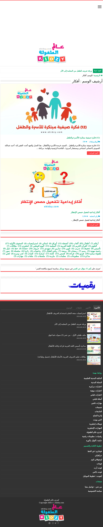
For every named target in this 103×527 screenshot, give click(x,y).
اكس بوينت (97, 420)
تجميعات (98, 407)
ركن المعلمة (94, 216)
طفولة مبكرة (93, 253)
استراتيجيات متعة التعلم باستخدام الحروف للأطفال (66, 313)
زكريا (25, 251)
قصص (60, 253)
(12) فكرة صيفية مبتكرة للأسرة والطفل (83, 138)
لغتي (6, 253)
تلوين (66, 248)
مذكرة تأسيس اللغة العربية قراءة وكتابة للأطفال (67, 346)
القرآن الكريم (79, 246)
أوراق (53, 243)
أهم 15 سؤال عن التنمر (82, 269)
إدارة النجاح (97, 416)
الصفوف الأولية (14, 243)
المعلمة (50, 246)
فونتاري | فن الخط (95, 451)
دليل (6, 248)
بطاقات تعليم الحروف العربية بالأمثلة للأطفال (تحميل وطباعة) (62, 357)
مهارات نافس (96, 403)
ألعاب (73, 243)
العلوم (92, 246)
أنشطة (63, 243)
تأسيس (95, 248)
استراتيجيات (31, 243)
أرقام (94, 243)
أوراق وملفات (93, 142)
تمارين (56, 248)
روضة (62, 251)
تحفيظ (85, 248)
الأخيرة (97, 308)
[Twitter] (55, 523)
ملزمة (50, 256)
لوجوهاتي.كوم (96, 460)
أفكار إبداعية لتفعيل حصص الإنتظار (85, 212)
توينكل (61, 269)
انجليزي (23, 246)
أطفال (84, 243)
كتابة (50, 253)
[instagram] (53, 523)
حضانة (23, 248)
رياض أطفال (49, 251)
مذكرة (85, 256)
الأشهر (88, 308)
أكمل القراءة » (93, 153)
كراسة (40, 253)
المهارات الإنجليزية (94, 428)
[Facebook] (58, 523)
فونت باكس (97, 472)
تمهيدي (45, 248)
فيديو (80, 253)
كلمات (29, 253)
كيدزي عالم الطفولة (94, 432)
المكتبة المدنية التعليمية (93, 378)
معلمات (61, 256)
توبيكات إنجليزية (95, 424)
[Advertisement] (51, 23)
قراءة (70, 253)
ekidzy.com (59, 503)
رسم (82, 251)
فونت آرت (98, 468)
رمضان (73, 251)
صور (6, 251)
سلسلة (15, 251)
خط (14, 248)
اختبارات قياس (96, 395)
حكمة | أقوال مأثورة (94, 441)
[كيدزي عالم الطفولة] (51, 53)
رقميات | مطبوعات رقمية (92, 436)
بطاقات (12, 246)
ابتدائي (43, 243)
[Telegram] (49, 523)
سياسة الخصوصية (95, 491)
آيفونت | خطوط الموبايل (92, 476)
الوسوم (69, 308)
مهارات (18, 256)
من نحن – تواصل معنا (93, 487)
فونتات (99, 464)
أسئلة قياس (97, 399)
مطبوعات (73, 256)
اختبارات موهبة (96, 391)
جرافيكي (98, 455)
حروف (34, 248)
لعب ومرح (17, 253)
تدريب (75, 248)
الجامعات (98, 411)
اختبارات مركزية (95, 387)
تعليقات (79, 308)
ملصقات (39, 256)
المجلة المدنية (96, 382)
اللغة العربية (64, 246)
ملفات (29, 256)
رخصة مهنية (94, 251)
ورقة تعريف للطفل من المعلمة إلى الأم (76, 71)
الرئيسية (97, 75)
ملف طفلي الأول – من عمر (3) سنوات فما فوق (67, 335)
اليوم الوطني (37, 246)
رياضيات (35, 251)
